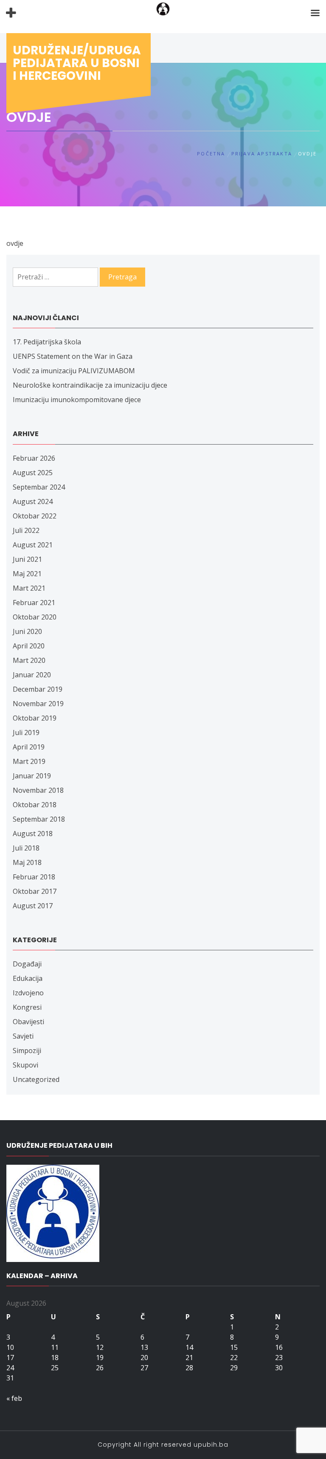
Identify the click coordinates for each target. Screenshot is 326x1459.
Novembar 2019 (38, 703)
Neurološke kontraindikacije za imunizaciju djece (90, 385)
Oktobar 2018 (34, 804)
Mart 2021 (29, 588)
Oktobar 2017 (34, 891)
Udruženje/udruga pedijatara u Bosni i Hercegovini (77, 63)
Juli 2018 (26, 848)
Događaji (27, 964)
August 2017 (33, 905)
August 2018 (33, 833)
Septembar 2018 (39, 819)
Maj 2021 (27, 573)
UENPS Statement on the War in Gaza (72, 356)
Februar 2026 (34, 458)
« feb (14, 1398)
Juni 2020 (27, 631)
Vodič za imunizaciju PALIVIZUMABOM (74, 370)
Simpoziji (27, 1050)
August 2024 (33, 501)
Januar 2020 (32, 674)
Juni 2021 (27, 559)
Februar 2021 (34, 602)
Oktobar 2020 (34, 617)
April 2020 (29, 646)
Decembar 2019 (37, 689)
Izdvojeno (28, 992)
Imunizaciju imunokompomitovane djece (77, 399)
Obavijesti (28, 1021)
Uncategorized (36, 1079)
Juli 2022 (26, 530)
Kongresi (27, 1007)
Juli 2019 (26, 732)
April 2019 (29, 747)
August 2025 (33, 472)
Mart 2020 (29, 660)
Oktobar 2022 (34, 516)
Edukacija (27, 978)
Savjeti (23, 1036)
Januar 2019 (32, 775)
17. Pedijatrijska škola (47, 341)
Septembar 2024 (39, 487)
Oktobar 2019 (34, 718)
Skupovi (25, 1065)
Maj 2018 (27, 862)
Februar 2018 (34, 877)
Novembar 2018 (38, 790)
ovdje (14, 243)
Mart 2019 (29, 761)
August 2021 (33, 544)
